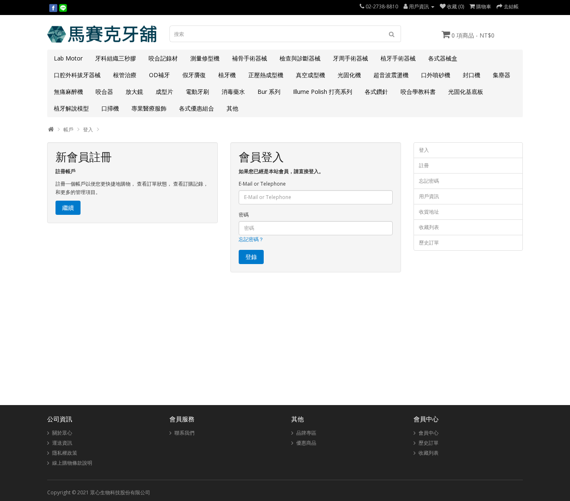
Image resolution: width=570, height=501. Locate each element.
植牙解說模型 (71, 108)
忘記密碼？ (251, 239)
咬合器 (104, 92)
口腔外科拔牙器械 (77, 75)
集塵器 (501, 75)
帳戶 (68, 129)
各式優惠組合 (196, 108)
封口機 (471, 75)
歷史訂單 (429, 242)
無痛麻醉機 (68, 92)
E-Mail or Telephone (262, 183)
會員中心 (429, 432)
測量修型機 (204, 58)
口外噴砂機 (435, 75)
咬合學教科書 (418, 92)
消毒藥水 (233, 92)
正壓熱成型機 (265, 75)
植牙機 (227, 75)
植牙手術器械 (398, 58)
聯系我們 (184, 432)
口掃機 (110, 108)
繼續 (68, 207)
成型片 (164, 92)
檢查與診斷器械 (300, 58)
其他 (232, 108)
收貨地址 (429, 211)
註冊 (424, 165)
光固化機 (349, 75)
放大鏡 (134, 92)
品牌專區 (306, 432)
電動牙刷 (197, 92)
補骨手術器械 (249, 58)
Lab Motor (68, 58)
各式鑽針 (376, 92)
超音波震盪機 (391, 75)
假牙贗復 (194, 75)
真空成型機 (310, 75)
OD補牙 (159, 75)
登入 (88, 129)
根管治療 (124, 75)
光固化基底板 (465, 92)
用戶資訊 (429, 196)
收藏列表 (429, 227)
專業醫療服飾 (148, 108)
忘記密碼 (429, 180)
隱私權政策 (64, 452)
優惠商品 (306, 442)
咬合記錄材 (163, 58)
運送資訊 (62, 442)
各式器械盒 (442, 58)
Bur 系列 (268, 92)
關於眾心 (62, 432)
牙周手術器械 (350, 58)
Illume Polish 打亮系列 (322, 92)
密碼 (244, 214)
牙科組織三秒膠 (115, 58)
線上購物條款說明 (72, 462)
